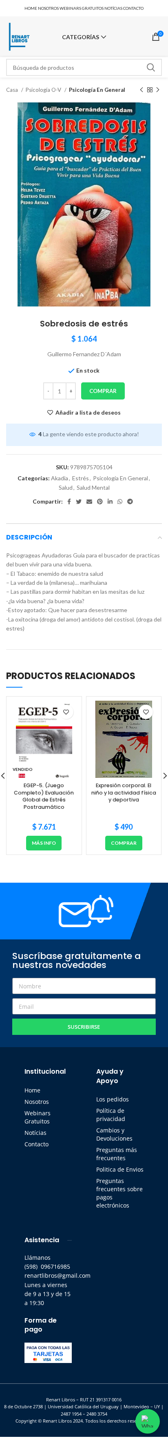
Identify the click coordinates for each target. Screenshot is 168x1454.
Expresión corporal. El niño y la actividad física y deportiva (123, 792)
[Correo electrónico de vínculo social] (89, 501)
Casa (12, 90)
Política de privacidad (110, 1115)
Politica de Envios (120, 1169)
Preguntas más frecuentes (116, 1154)
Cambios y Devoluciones (114, 1134)
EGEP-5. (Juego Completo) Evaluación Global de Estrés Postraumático (44, 796)
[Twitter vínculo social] (78, 501)
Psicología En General (97, 90)
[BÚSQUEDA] (151, 67)
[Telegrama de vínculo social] (130, 501)
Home (32, 1090)
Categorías (80, 37)
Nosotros (36, 1101)
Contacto (36, 1144)
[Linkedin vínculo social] (110, 501)
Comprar (103, 391)
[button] (123, 843)
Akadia (59, 478)
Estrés (80, 478)
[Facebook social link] (69, 501)
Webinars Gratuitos (37, 1117)
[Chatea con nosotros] (147, 1421)
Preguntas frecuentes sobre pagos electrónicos (119, 1193)
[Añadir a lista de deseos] (66, 712)
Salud (66, 487)
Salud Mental (93, 487)
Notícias (35, 1133)
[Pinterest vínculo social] (100, 501)
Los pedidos (112, 1099)
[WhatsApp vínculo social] (120, 501)
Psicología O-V (44, 90)
